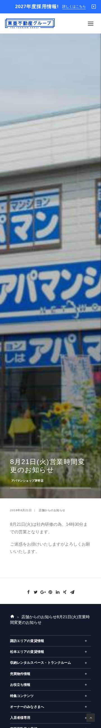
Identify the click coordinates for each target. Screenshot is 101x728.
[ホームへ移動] (12, 617)
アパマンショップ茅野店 (27, 480)
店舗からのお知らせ (52, 510)
